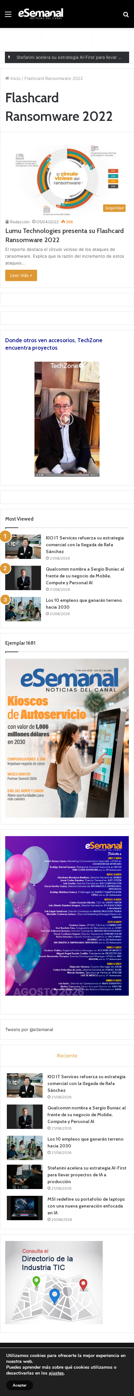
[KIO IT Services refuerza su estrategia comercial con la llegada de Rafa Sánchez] (23, 547)
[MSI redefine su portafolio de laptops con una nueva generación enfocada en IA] (25, 1208)
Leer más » (21, 275)
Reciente (67, 1056)
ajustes (56, 1373)
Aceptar (20, 1385)
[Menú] (8, 16)
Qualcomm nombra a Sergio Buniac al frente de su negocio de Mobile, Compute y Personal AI (85, 576)
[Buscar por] (126, 16)
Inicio (15, 78)
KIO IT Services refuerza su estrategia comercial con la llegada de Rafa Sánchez (85, 544)
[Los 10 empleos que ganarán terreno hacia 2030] (23, 609)
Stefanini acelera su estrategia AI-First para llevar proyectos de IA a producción (87, 1174)
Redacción (20, 221)
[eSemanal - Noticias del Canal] (42, 14)
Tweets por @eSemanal (29, 1029)
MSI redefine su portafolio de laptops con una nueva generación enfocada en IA (86, 1206)
